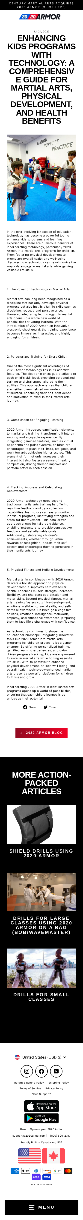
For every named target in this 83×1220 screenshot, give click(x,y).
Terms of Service (30, 1088)
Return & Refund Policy (29, 1082)
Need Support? (41, 1094)
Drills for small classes (41, 997)
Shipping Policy (58, 1082)
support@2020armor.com (29, 1135)
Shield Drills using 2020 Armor (41, 853)
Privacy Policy (54, 1088)
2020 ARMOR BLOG (44, 733)
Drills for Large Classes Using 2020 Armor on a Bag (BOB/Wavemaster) (42, 925)
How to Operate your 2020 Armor (41, 1129)
